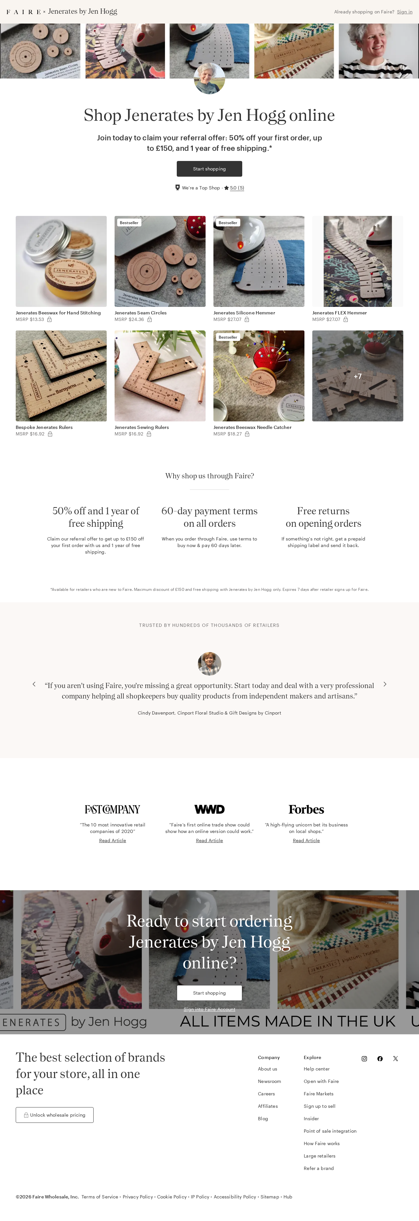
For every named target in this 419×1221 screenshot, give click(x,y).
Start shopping (209, 168)
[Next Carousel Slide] (385, 684)
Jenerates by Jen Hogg (250, 589)
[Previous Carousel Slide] (34, 684)
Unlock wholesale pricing (58, 1115)
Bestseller (129, 222)
